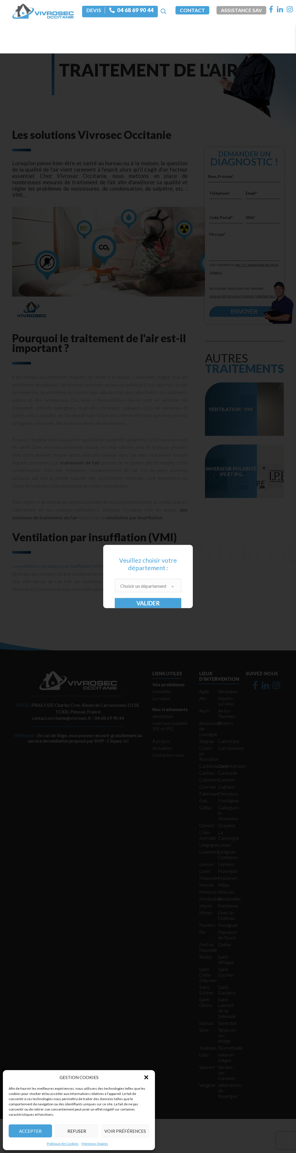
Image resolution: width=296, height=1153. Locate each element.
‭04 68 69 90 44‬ (135, 10)
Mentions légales (95, 1143)
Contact (192, 10)
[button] (146, 1077)
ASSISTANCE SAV (241, 10)
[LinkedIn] (280, 9)
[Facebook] (271, 9)
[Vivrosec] (43, 10)
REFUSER (76, 1131)
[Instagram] (290, 9)
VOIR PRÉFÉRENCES (125, 1131)
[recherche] (163, 11)
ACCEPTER (30, 1131)
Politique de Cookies (63, 1143)
